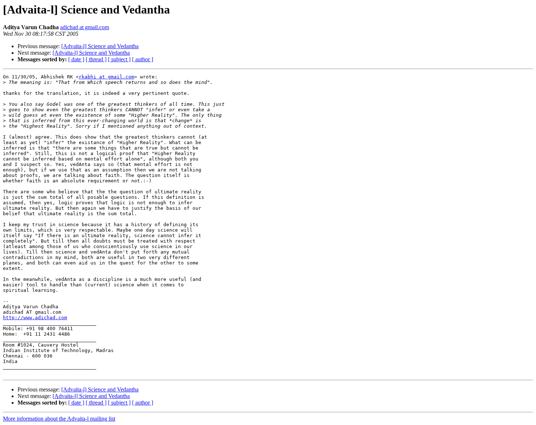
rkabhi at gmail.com (106, 77)
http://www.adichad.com (35, 317)
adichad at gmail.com (84, 27)
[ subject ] (119, 59)
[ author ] (142, 59)
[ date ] (76, 59)
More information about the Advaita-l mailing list (59, 419)
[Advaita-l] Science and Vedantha (100, 46)
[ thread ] (96, 59)
